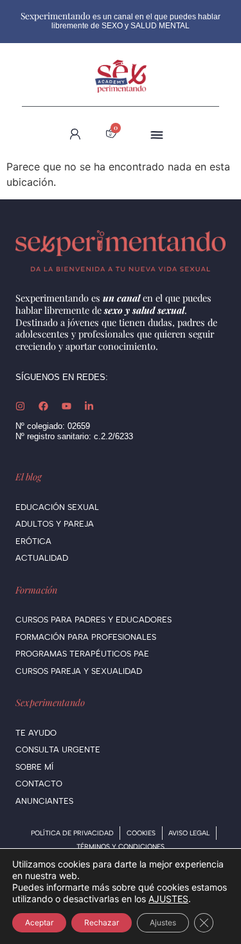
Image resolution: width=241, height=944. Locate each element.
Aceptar (39, 922)
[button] (156, 134)
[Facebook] (43, 406)
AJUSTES (168, 898)
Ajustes (163, 922)
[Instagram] (20, 406)
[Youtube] (66, 406)
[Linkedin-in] (89, 406)
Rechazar (101, 922)
